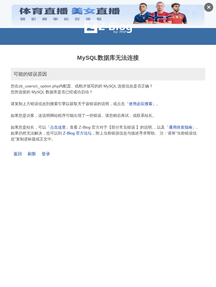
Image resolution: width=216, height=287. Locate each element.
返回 (18, 153)
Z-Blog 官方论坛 (77, 133)
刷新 (32, 153)
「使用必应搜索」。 (142, 103)
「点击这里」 (58, 127)
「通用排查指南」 (180, 127)
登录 (46, 153)
